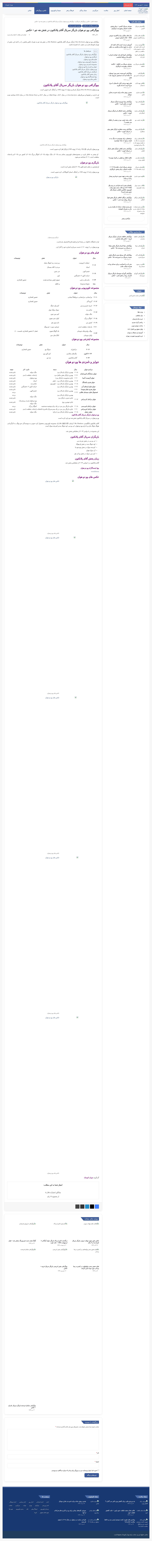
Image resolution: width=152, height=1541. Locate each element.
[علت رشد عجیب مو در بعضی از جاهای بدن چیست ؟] (139, 123)
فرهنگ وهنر (34, 1509)
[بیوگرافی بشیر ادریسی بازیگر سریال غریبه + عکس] (53, 1256)
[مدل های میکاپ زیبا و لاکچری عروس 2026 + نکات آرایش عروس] (139, 38)
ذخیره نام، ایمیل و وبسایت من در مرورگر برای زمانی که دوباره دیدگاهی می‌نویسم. (74, 1470)
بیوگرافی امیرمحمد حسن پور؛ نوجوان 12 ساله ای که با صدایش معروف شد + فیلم (120, 75)
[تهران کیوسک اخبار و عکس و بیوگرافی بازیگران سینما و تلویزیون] (142, 10)
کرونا (35, 1512)
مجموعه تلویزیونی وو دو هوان (87, 62)
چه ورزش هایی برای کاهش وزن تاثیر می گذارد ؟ (120, 1501)
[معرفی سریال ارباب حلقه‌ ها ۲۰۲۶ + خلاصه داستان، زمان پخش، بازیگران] (139, 170)
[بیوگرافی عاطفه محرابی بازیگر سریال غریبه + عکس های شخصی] (139, 239)
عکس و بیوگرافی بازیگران (82, 21)
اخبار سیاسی (22, 1502)
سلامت (106, 10)
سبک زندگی (83, 10)
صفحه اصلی (128, 10)
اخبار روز (117, 10)
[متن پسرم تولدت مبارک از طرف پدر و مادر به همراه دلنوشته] (139, 210)
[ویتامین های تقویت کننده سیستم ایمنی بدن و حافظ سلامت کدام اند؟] (142, 1523)
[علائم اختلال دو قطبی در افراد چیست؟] (139, 161)
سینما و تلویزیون (56, 10)
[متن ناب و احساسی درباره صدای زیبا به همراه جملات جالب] (139, 267)
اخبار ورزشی (45, 1505)
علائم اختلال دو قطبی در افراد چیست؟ (120, 158)
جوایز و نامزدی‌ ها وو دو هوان (87, 67)
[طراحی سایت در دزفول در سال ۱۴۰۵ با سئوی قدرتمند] (93, 1522)
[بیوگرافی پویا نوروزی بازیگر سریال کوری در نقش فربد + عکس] (139, 104)
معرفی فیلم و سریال (74, 26)
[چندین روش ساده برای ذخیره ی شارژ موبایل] (139, 95)
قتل (27, 1509)
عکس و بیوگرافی (41, 10)
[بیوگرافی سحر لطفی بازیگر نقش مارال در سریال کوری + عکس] (139, 151)
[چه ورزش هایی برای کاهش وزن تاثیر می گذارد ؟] (142, 1504)
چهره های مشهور (44, 1512)
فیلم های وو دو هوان (90, 59)
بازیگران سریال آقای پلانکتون (87, 72)
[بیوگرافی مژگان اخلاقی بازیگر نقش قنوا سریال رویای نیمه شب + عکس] (139, 200)
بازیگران (37, 1505)
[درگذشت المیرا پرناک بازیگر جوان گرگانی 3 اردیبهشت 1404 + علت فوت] (53, 1231)
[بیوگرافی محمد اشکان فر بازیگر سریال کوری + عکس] (139, 114)
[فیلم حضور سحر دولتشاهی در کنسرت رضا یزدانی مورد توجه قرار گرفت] (84, 1256)
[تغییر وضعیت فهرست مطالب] (94, 51)
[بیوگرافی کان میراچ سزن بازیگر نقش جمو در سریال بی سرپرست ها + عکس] (139, 258)
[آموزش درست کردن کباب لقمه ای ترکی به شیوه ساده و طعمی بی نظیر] (139, 48)
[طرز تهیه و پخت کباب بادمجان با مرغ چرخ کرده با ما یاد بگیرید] (139, 86)
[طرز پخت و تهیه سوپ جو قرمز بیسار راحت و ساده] (139, 179)
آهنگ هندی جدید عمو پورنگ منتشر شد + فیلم (22, 1241)
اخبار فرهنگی (12, 1502)
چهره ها (11, 1509)
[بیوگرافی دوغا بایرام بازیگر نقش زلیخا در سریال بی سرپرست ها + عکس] (139, 248)
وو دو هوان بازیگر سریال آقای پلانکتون (84, 69)
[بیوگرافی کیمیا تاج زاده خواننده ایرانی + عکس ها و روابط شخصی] (139, 58)
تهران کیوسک (9, 5)
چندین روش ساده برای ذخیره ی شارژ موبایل (72, 1501)
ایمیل (97, 1461)
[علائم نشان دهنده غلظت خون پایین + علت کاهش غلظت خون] (142, 1513)
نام (97, 1453)
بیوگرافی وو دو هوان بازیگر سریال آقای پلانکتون (81, 54)
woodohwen (95, 471)
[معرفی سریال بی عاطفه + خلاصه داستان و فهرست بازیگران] (139, 67)
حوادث (24, 1505)
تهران (30, 1505)
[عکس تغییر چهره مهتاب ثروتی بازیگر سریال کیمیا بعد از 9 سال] (84, 1231)
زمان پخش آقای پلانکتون (89, 74)
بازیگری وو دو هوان (90, 57)
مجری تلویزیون (19, 1509)
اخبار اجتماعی (39, 1502)
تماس (30, 10)
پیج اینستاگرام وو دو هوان (88, 77)
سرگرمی (95, 10)
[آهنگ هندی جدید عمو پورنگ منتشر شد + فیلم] (21, 1231)
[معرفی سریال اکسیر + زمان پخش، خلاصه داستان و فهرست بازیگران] (139, 29)
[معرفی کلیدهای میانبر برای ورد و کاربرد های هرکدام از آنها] (93, 1513)
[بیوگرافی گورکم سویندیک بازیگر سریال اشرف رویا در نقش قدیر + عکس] (139, 276)
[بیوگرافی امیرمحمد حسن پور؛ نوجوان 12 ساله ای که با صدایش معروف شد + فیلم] (139, 76)
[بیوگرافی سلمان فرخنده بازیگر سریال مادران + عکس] (21, 1326)
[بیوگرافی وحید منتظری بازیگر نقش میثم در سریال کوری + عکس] (139, 132)
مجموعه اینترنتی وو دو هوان (88, 64)
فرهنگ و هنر (70, 10)
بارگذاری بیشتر (126, 218)
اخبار (47, 1502)
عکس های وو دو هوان (90, 79)
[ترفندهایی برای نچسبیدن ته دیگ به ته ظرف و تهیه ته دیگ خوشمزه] (139, 141)
